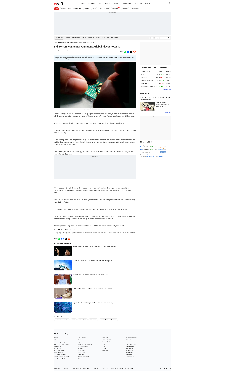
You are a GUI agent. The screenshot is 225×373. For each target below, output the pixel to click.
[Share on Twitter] (131, 51)
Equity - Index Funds (106, 339)
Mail (100, 3)
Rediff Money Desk (61, 51)
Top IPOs (59, 348)
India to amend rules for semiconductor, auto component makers (94, 247)
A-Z (55, 340)
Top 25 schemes (82, 340)
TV (141, 3)
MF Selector (80, 361)
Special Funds (81, 352)
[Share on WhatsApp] (154, 368)
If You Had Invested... (131, 344)
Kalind (142, 74)
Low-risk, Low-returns (83, 346)
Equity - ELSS (105, 337)
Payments (91, 3)
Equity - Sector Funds (107, 342)
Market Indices (129, 350)
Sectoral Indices (129, 352)
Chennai (69, 51)
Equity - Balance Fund (107, 344)
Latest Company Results (60, 359)
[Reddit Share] (134, 51)
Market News (59, 38)
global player (82, 319)
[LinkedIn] (170, 368)
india (73, 319)
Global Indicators (130, 346)
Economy (91, 38)
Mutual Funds (77, 8)
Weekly (63, 342)
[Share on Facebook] (128, 51)
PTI (59, 230)
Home (82, 3)
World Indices (129, 354)
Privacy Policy (75, 368)
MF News (104, 348)
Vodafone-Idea (145, 83)
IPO (108, 38)
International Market (79, 38)
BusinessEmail (127, 3)
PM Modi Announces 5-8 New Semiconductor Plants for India (93, 289)
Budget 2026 (105, 350)
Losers (100, 8)
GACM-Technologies (147, 80)
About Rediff (57, 368)
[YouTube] (167, 368)
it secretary (93, 319)
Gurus (136, 3)
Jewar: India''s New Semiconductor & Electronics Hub (90, 275)
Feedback (96, 368)
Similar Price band (58, 352)
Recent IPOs (57, 350)
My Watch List (129, 342)
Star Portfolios (115, 8)
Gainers (94, 8)
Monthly (68, 342)
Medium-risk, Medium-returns (85, 344)
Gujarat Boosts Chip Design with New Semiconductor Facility (93, 303)
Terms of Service (86, 368)
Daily (59, 342)
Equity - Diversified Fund (107, 346)
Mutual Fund (100, 38)
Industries (114, 38)
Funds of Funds (81, 350)
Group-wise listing (58, 346)
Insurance (86, 8)
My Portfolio (125, 8)
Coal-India (144, 77)
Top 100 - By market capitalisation (62, 356)
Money (116, 3)
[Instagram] (164, 368)
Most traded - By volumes (60, 354)
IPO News (62, 350)
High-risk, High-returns (83, 342)
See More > (167, 89)
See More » (167, 113)
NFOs (79, 359)
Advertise (66, 368)
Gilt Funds (80, 348)
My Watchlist (134, 8)
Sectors (69, 8)
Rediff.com (117, 368)
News (106, 3)
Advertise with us (130, 356)
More (146, 3)
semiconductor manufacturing (108, 319)
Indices (63, 8)
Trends (107, 8)
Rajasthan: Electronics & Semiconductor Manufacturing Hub (92, 261)
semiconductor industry (62, 319)
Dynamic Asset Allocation (84, 356)
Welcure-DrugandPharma (148, 86)
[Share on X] (157, 368)
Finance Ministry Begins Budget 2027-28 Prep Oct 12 (163, 104)
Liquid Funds (81, 354)
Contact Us (104, 368)
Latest (67, 38)
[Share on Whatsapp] (125, 51)
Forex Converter (129, 348)
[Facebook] (160, 368)
